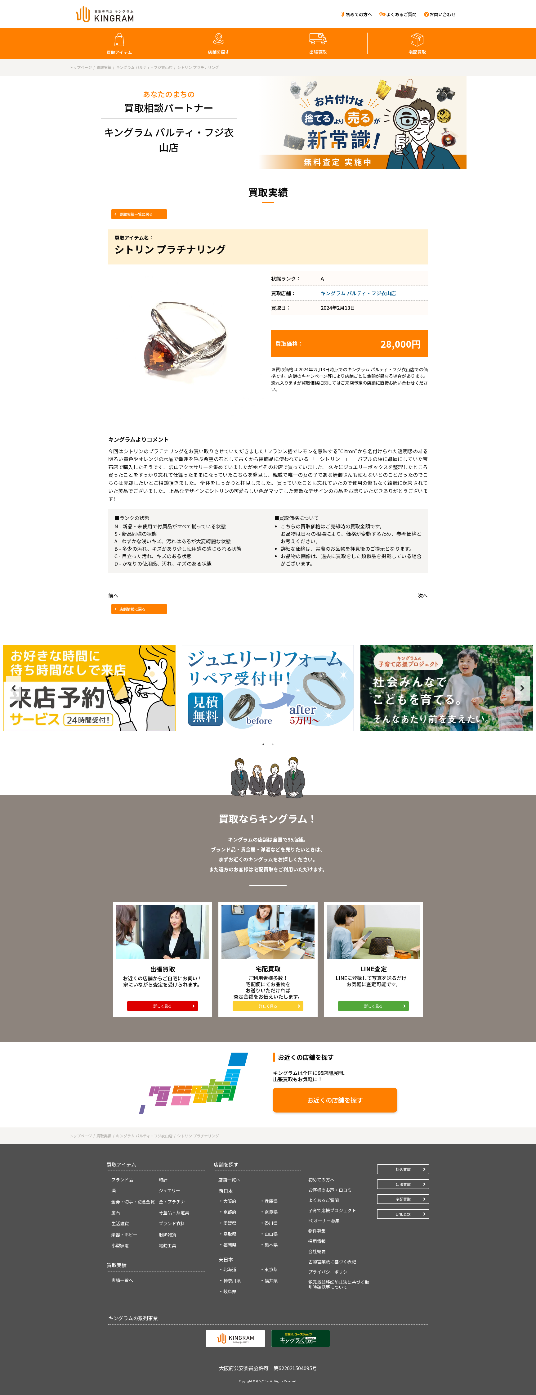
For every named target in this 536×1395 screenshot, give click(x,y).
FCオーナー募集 (324, 1220)
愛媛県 (229, 1223)
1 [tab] (263, 744)
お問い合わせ (443, 14)
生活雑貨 (120, 1223)
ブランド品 (122, 1179)
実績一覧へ (122, 1280)
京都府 (229, 1212)
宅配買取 (417, 52)
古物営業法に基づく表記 (332, 1261)
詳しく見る (162, 1006)
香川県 (271, 1223)
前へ (113, 595)
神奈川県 (232, 1280)
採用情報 (317, 1241)
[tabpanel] (89, 688)
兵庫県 (271, 1201)
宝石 (115, 1212)
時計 (163, 1179)
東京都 (271, 1269)
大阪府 (229, 1201)
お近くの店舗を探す (335, 1099)
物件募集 (317, 1231)
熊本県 (271, 1245)
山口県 (271, 1234)
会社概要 (317, 1251)
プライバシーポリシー (330, 1272)
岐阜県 (229, 1291)
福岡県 (229, 1245)
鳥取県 (229, 1234)
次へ (423, 595)
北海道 (229, 1269)
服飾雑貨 (167, 1234)
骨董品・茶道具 (174, 1212)
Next (522, 688)
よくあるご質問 (401, 14)
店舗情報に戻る (132, 609)
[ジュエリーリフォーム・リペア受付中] (268, 688)
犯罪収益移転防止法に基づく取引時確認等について (338, 1284)
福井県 (271, 1280)
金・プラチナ (172, 1202)
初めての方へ (359, 14)
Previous (13, 688)
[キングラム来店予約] (89, 688)
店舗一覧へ (229, 1179)
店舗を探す (219, 52)
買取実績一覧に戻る (136, 214)
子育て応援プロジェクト (332, 1210)
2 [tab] (273, 744)
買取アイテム (119, 52)
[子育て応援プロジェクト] (446, 688)
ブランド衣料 (172, 1223)
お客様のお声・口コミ (330, 1190)
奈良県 (271, 1212)
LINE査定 (403, 1214)
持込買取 (403, 1169)
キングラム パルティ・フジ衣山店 (358, 293)
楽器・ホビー (124, 1234)
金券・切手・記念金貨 (133, 1202)
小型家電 (120, 1245)
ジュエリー (169, 1190)
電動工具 (167, 1245)
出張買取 (318, 52)
